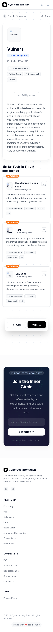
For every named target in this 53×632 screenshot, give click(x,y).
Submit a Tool (10, 565)
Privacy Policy (10, 598)
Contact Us (9, 581)
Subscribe (25, 431)
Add (18, 324)
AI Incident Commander (15, 533)
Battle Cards (9, 527)
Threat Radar (10, 538)
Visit (35, 324)
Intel (6, 511)
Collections (9, 517)
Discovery (8, 506)
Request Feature (12, 571)
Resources (9, 543)
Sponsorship (10, 576)
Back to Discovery (17, 16)
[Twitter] (6, 489)
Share (48, 16)
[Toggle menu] (48, 4)
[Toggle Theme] (41, 4)
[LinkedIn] (13, 489)
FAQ (6, 560)
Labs (6, 522)
